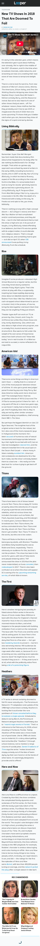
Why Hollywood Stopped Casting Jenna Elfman (27, 928)
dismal (9, 864)
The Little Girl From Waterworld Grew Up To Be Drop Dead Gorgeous (10, 929)
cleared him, (25, 445)
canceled (29, 564)
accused (9, 436)
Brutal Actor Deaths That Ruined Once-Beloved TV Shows (28, 901)
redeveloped (7, 567)
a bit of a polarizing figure (18, 665)
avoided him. (19, 453)
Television (6, 9)
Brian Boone (8, 27)
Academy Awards (12, 643)
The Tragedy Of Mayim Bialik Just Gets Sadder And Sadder (10, 901)
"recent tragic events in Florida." (17, 724)
